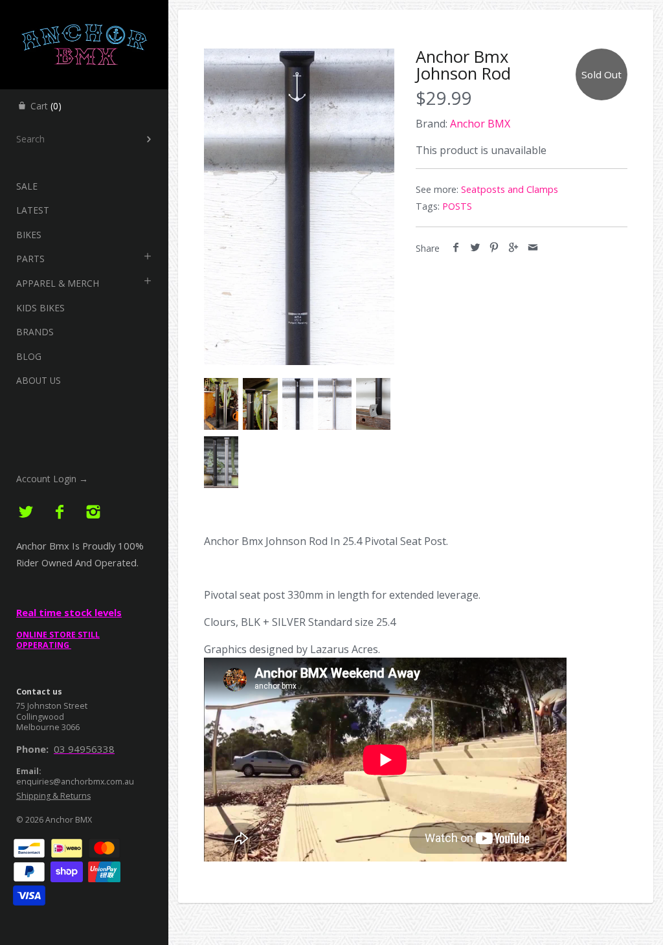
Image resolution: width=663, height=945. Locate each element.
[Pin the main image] (494, 248)
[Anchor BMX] (84, 11)
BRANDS (35, 332)
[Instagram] (93, 512)
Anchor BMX (68, 819)
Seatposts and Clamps (509, 189)
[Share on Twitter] (475, 248)
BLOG (28, 356)
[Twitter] (26, 512)
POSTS (457, 206)
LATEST (32, 210)
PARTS (30, 258)
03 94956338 (84, 748)
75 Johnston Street (51, 705)
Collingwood (40, 716)
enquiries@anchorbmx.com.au (75, 781)
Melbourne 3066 (48, 727)
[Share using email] (532, 248)
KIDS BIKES (40, 308)
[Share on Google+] (514, 248)
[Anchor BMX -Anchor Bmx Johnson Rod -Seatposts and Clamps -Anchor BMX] (299, 207)
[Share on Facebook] (456, 248)
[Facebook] (60, 512)
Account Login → (52, 478)
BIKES (28, 234)
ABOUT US (38, 380)
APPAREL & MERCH (57, 283)
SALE (27, 186)
